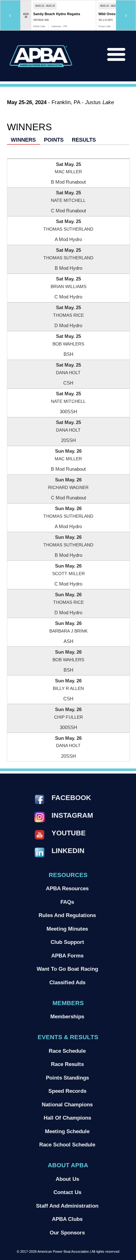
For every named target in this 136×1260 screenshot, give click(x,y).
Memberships (67, 1016)
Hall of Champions (67, 1118)
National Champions (67, 1104)
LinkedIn (68, 851)
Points (54, 140)
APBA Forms (67, 955)
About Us (67, 1179)
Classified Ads (67, 982)
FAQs (67, 902)
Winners (23, 140)
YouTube (69, 833)
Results (84, 140)
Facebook (71, 798)
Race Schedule (67, 1051)
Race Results (67, 1064)
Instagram (72, 815)
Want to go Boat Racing (67, 969)
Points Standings (67, 1078)
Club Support (67, 942)
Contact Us (67, 1192)
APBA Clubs (67, 1219)
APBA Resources (67, 888)
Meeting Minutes (67, 929)
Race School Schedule (67, 1144)
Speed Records (67, 1091)
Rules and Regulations (67, 915)
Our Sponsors (67, 1232)
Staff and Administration (67, 1206)
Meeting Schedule (67, 1131)
